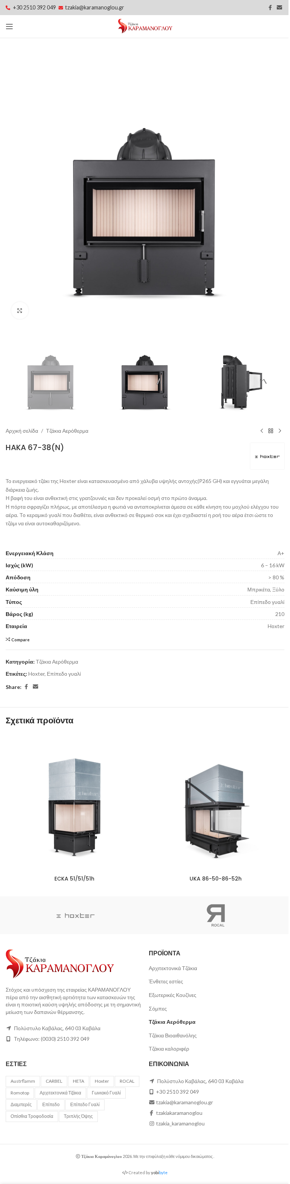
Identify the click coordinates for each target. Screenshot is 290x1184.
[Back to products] (270, 430)
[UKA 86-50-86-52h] (215, 803)
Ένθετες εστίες (166, 981)
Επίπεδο (51, 1104)
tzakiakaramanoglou (179, 1113)
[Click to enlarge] (19, 310)
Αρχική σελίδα (22, 430)
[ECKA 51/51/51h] (74, 803)
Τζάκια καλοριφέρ (169, 1048)
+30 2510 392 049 (35, 7)
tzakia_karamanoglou (180, 1123)
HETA (78, 1081)
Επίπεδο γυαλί (64, 673)
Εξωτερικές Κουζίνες (172, 995)
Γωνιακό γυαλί (106, 1093)
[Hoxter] (75, 915)
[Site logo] (145, 26)
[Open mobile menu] (9, 26)
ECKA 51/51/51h (74, 878)
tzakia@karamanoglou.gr (94, 7)
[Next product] (279, 430)
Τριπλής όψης (78, 1116)
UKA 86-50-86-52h (216, 878)
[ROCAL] (214, 915)
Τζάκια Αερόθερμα (67, 430)
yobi (159, 1172)
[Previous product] (261, 430)
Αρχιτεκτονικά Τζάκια (173, 968)
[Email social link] (279, 8)
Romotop (20, 1093)
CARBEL (54, 1081)
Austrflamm (23, 1081)
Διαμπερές (21, 1104)
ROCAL (127, 1081)
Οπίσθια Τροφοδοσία (32, 1116)
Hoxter (36, 673)
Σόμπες (158, 1008)
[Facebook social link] (270, 8)
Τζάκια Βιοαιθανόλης (173, 1035)
